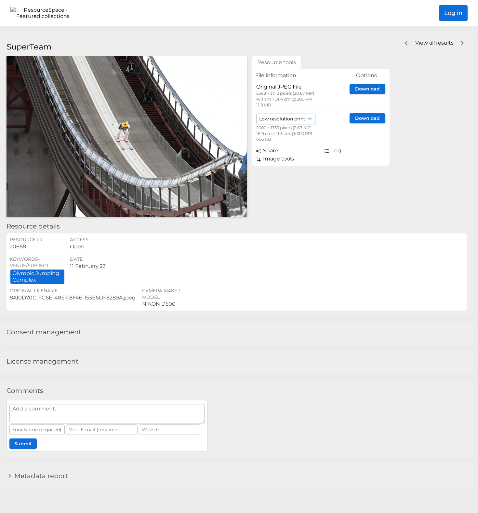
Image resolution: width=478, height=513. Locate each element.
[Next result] (462, 43)
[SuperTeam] (127, 136)
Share (270, 150)
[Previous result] (407, 43)
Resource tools (276, 62)
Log (335, 150)
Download (367, 89)
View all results (435, 43)
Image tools (278, 159)
